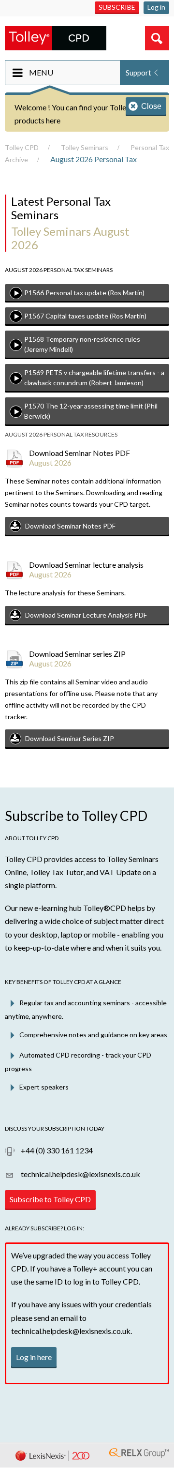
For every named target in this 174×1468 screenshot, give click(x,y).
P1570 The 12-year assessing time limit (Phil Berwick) (91, 411)
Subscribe (117, 7)
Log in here (34, 1357)
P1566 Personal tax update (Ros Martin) (84, 292)
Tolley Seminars (84, 147)
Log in (156, 7)
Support (138, 72)
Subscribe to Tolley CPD (50, 1199)
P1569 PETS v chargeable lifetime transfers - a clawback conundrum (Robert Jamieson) (94, 377)
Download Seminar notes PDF (70, 526)
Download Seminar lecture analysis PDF (86, 615)
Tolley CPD (22, 147)
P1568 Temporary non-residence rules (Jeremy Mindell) (82, 344)
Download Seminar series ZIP (69, 738)
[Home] (55, 37)
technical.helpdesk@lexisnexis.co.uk (79, 1174)
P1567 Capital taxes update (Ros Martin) (85, 316)
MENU (41, 72)
